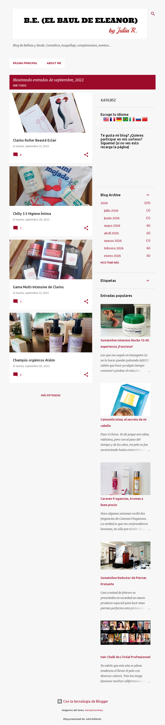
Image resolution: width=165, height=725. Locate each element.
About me (54, 63)
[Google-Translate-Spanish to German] (119, 121)
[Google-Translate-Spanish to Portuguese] (125, 121)
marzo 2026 (113, 241)
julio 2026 (111, 211)
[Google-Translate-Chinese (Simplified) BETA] (145, 121)
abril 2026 (111, 233)
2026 (104, 203)
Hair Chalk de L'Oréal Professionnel (125, 657)
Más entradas (51, 395)
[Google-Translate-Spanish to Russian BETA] (138, 121)
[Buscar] (153, 14)
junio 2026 (112, 218)
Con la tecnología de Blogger (85, 701)
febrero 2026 (114, 248)
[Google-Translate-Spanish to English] (106, 121)
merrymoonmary (94, 710)
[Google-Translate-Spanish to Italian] (132, 121)
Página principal (25, 63)
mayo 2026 (112, 226)
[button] (86, 155)
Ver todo (19, 85)
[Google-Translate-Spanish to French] (112, 121)
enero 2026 (112, 256)
